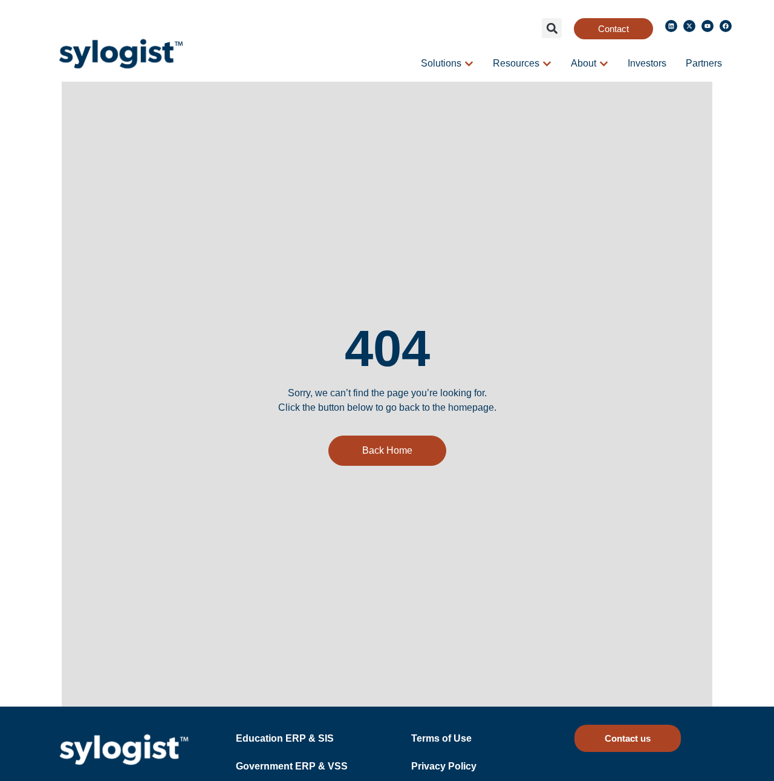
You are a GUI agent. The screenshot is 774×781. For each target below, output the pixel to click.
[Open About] (603, 63)
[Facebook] (726, 26)
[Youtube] (707, 26)
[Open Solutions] (468, 63)
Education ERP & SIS (285, 738)
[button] (552, 28)
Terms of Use (441, 738)
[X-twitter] (689, 26)
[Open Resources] (546, 63)
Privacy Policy (443, 766)
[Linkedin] (671, 26)
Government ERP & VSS (292, 766)
